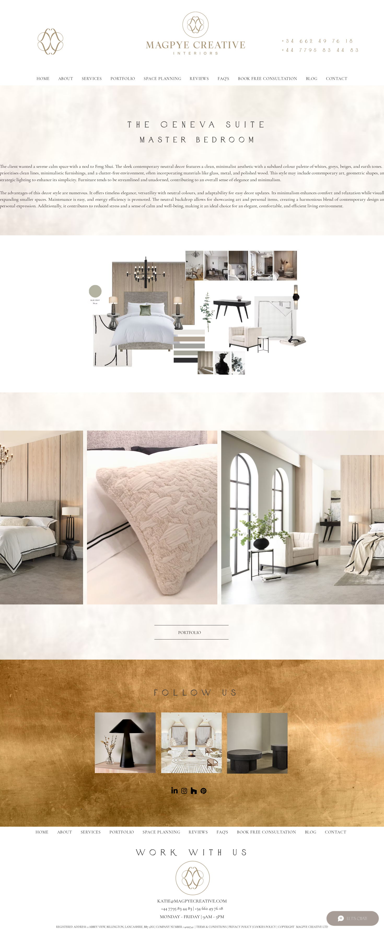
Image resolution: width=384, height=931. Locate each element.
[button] (268, 78)
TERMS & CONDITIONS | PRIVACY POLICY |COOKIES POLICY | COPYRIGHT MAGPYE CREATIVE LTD (262, 927)
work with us (193, 852)
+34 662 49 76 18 (318, 41)
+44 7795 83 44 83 (321, 50)
